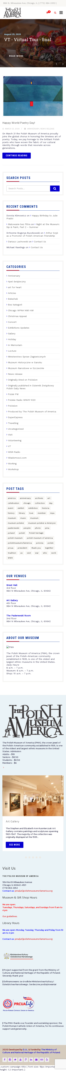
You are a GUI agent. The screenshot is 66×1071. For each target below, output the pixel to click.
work (53, 553)
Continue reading (16, 155)
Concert (12, 322)
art (48, 498)
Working (12, 463)
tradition (12, 553)
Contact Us (40, 241)
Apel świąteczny (17, 281)
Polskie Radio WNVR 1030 (22, 400)
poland (11, 533)
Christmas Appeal (17, 316)
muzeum (34, 518)
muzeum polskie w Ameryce (42, 523)
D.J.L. (25, 1049)
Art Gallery (12, 821)
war (37, 553)
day (50, 503)
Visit (10, 434)
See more (14, 844)
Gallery (11, 333)
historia (45, 508)
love (31, 513)
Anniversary (33, 129)
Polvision (12, 405)
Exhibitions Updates (18, 327)
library (22, 513)
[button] (26, 857)
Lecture (12, 351)
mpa (52, 513)
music (23, 518)
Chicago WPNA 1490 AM (20, 310)
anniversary (25, 498)
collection (40, 503)
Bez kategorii (15, 304)
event (10, 508)
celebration (13, 503)
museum (12, 518)
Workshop (13, 469)
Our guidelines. (9, 916)
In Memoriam (15, 345)
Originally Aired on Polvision (22, 379)
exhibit (21, 508)
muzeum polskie (16, 523)
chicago (27, 503)
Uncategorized (16, 429)
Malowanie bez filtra (19, 224)
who (45, 553)
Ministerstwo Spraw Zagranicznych (27, 356)
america (12, 498)
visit (29, 553)
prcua (10, 548)
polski (51, 543)
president (22, 548)
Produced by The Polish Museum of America (32, 411)
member (42, 513)
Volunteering (14, 440)
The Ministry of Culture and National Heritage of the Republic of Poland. (31, 1051)
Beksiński (13, 299)
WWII (10, 558)
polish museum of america (40, 538)
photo (38, 528)
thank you (36, 548)
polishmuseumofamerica (20, 543)
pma (47, 528)
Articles (12, 293)
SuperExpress (15, 417)
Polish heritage (36, 533)
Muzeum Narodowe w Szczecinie (26, 368)
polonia (39, 543)
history (11, 513)
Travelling (13, 423)
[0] (45, 12)
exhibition (33, 508)
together (49, 548)
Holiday (12, 339)
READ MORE (16, 56)
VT (9, 446)
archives (39, 498)
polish (22, 533)
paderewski (13, 528)
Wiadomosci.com (17, 457)
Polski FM (13, 394)
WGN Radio (14, 452)
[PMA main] (12, 13)
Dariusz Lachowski (18, 241)
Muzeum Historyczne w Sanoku (25, 362)
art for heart (14, 287)
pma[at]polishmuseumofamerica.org (34, 891)
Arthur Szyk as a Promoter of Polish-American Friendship (32, 234)
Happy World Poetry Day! (18, 123)
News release (47, 129)
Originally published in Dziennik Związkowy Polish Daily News (30, 387)
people (27, 528)
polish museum (15, 538)
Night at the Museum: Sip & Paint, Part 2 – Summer (33, 225)
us (21, 553)
